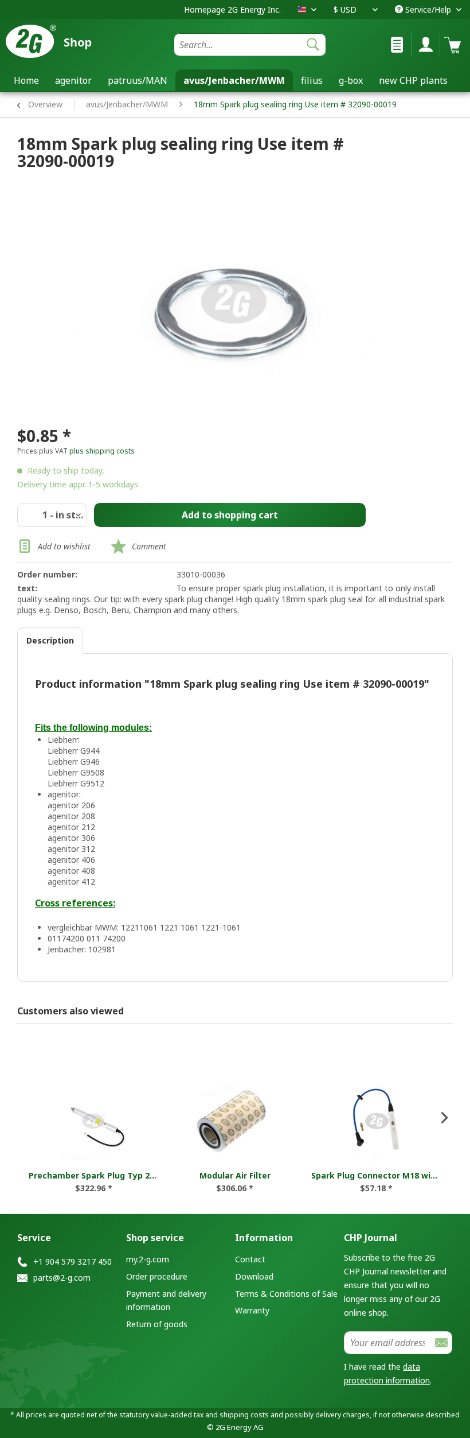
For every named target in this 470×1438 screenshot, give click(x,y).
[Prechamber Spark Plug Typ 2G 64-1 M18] (94, 1121)
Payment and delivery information (166, 1300)
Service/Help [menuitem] (428, 9)
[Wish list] (394, 44)
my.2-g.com (147, 1259)
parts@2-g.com (62, 1277)
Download (254, 1276)
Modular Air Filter (235, 1175)
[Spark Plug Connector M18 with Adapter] (376, 1121)
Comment (149, 546)
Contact (250, 1259)
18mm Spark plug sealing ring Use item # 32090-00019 (295, 104)
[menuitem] (250, 44)
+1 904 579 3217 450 (72, 1261)
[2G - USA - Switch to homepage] (67, 41)
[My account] (423, 44)
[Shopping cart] (451, 44)
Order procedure (156, 1276)
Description (50, 640)
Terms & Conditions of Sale (286, 1293)
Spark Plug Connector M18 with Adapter (376, 1175)
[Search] (313, 44)
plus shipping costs (102, 451)
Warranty (252, 1310)
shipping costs (244, 1415)
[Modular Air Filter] (235, 1121)
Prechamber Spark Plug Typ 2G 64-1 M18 (94, 1175)
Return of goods (156, 1324)
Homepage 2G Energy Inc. (232, 9)
